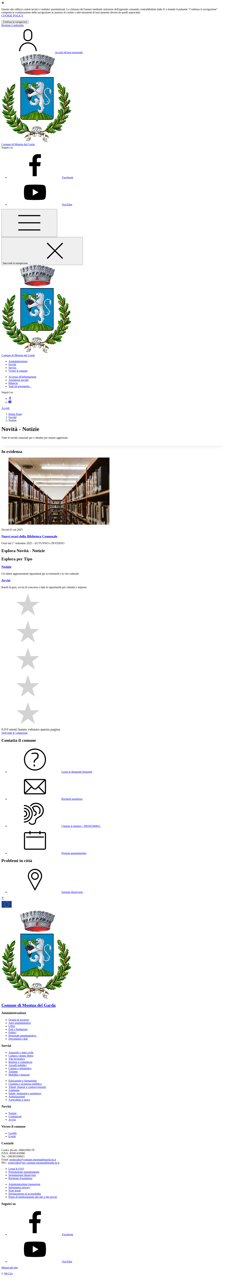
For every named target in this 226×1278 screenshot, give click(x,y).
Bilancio (13, 383)
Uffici (11, 1026)
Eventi (12, 1136)
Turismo (13, 1071)
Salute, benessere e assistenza (24, 1093)
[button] (18, 361)
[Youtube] (9, 402)
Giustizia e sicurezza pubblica (24, 1083)
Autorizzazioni (16, 1096)
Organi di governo (18, 1019)
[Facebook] (9, 398)
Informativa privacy (19, 1187)
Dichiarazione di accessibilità (24, 1193)
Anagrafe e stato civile (20, 1052)
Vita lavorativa (16, 1058)
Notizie (12, 1113)
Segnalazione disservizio (22, 1175)
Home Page (15, 414)
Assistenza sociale (18, 379)
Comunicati (14, 1116)
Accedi (5, 408)
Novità (12, 417)
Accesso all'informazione (22, 376)
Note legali (14, 1190)
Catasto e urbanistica (19, 1068)
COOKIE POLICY (12, 15)
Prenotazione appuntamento (23, 1171)
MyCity (8, 1273)
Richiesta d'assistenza (20, 1178)
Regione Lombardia (12, 25)
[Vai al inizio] (2, 898)
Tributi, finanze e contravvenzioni (27, 1087)
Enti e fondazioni (18, 1029)
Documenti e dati (18, 1038)
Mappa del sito (9, 1267)
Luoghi (12, 1133)
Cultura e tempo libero (20, 1055)
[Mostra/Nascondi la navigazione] (29, 223)
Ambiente (13, 1090)
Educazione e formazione (22, 1080)
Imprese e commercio (20, 1062)
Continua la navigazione (15, 22)
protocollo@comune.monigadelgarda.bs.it (32, 1159)
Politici (12, 1032)
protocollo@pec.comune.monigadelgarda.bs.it (33, 1162)
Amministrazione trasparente (24, 1184)
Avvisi (12, 1119)
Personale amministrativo (22, 1035)
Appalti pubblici (17, 1065)
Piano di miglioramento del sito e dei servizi (32, 1196)
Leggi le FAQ (16, 1168)
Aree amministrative (19, 1022)
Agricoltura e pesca (19, 1099)
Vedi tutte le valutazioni (14, 732)
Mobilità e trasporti (18, 1074)
